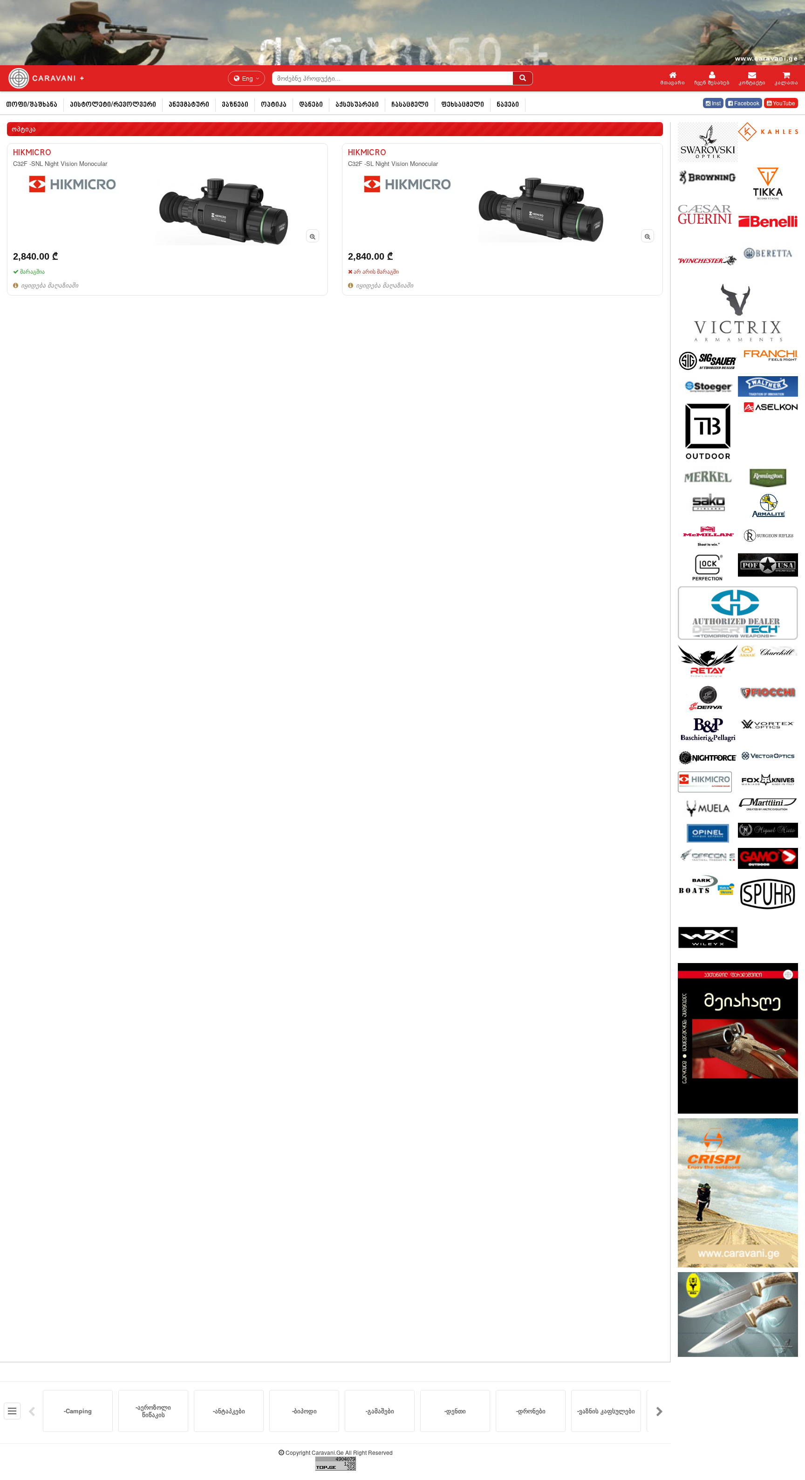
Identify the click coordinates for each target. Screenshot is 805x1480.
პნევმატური (189, 105)
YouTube (783, 103)
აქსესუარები (357, 105)
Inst (715, 103)
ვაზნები (235, 105)
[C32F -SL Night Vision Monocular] (502, 219)
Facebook (746, 103)
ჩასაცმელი (410, 105)
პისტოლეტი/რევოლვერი (113, 105)
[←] (31, 1411)
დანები (311, 105)
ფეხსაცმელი (462, 105)
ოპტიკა (274, 105)
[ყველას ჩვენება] (12, 1411)
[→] (659, 1411)
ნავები (508, 105)
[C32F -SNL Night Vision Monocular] (167, 219)
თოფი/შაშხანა (31, 105)
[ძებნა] (522, 78)
